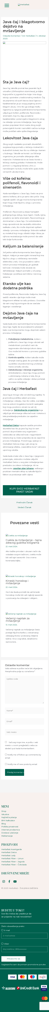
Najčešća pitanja (9, 817)
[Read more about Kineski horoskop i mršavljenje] (21, 576)
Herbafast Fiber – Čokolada (14, 864)
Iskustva (5, 814)
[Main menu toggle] (7, 5)
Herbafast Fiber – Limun (12, 858)
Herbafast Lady (8, 855)
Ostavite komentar (11, 36)
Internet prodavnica (10, 830)
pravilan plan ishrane (23, 468)
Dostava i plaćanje (9, 833)
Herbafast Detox (11, 425)
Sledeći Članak (24, 507)
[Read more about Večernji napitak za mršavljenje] (21, 614)
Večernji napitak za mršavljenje (18, 619)
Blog (3, 824)
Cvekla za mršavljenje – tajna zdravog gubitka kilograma (24, 541)
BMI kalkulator (8, 820)
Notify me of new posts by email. (22, 764)
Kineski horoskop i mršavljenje (17, 582)
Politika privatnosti (9, 827)
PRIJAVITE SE (13, 959)
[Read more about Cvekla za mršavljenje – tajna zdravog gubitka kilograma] (17, 535)
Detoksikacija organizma (26, 410)
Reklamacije (7, 836)
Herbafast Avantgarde (11, 849)
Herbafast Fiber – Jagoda (12, 861)
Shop (3, 811)
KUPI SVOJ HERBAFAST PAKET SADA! (24, 490)
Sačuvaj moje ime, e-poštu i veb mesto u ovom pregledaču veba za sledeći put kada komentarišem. (21, 745)
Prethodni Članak (24, 503)
